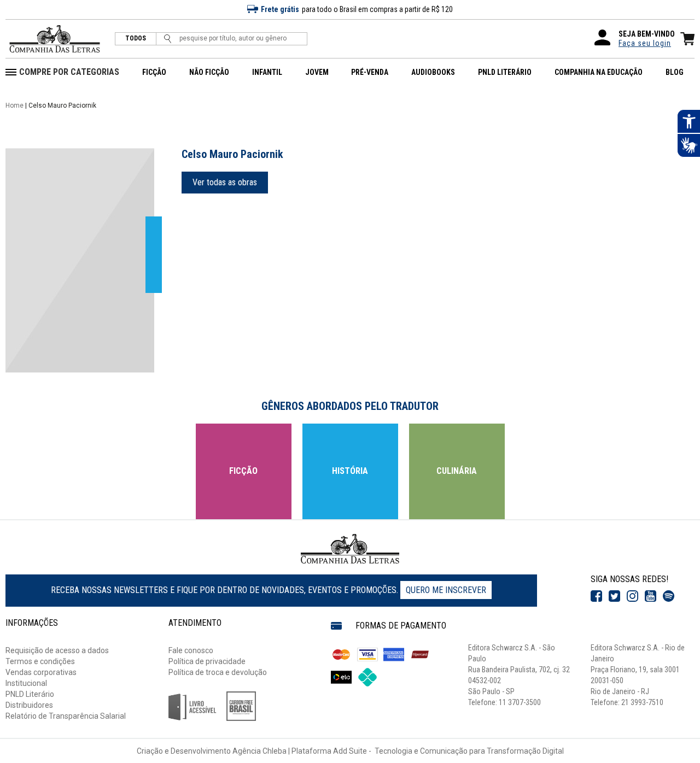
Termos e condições (40, 661)
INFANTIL (267, 72)
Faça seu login (645, 43)
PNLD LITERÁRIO (505, 72)
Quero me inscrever (446, 590)
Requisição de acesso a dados (57, 650)
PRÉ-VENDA (369, 72)
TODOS (135, 38)
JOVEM (317, 72)
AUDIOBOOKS (433, 72)
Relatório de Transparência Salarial (65, 716)
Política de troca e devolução (217, 672)
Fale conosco (190, 650)
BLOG (675, 72)
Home (14, 105)
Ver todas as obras (224, 182)
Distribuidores (29, 705)
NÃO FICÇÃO (209, 72)
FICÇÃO (154, 72)
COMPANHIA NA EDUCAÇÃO (599, 72)
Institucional (26, 683)
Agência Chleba (259, 751)
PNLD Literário (29, 694)
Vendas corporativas (41, 672)
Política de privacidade (207, 661)
